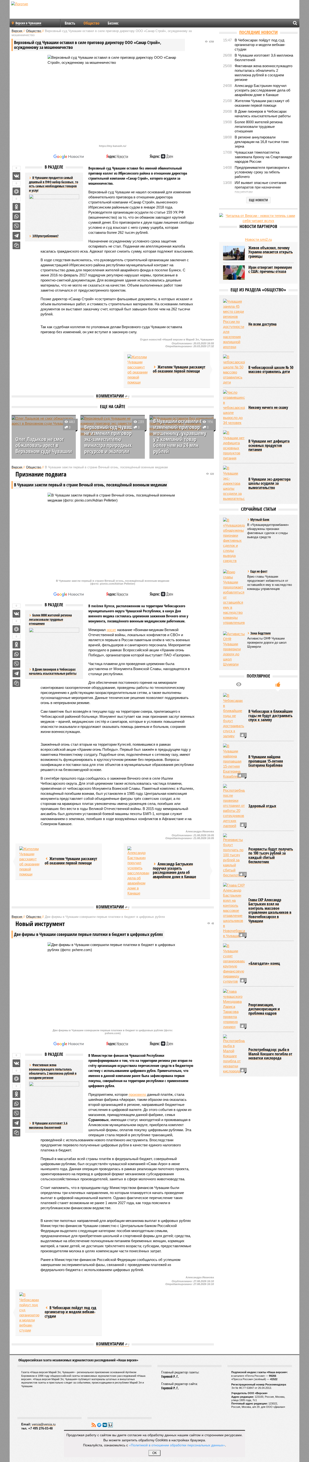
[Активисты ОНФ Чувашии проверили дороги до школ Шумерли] (234, 649)
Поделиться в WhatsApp (16, 216)
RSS (93, 1425)
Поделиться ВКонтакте (16, 176)
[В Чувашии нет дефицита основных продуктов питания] (234, 445)
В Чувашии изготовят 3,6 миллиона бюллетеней (48, 1125)
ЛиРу (110, 1425)
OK (154, 1453)
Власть (70, 23)
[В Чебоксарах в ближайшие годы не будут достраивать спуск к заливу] (234, 715)
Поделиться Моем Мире (16, 191)
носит (111, 630)
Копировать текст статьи (16, 245)
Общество (91, 23)
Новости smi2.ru (258, 239)
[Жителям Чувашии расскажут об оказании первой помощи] (138, 369)
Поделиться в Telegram (16, 236)
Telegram (99, 1425)
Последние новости (258, 32)
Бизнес (113, 23)
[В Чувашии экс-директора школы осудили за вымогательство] (234, 483)
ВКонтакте (104, 1425)
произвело (137, 1094)
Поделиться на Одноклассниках (16, 207)
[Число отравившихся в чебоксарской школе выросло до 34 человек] (234, 407)
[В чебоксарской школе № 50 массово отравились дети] (234, 369)
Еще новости (258, 200)
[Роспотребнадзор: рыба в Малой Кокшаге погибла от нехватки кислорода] (234, 1054)
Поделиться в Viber (16, 226)
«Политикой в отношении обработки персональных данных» (177, 1444)
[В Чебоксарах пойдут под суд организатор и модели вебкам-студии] (30, 1312)
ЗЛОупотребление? (45, 236)
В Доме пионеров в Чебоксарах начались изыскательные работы (53, 671)
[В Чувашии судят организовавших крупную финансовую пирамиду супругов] (234, 963)
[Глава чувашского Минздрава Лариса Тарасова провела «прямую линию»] (234, 1009)
